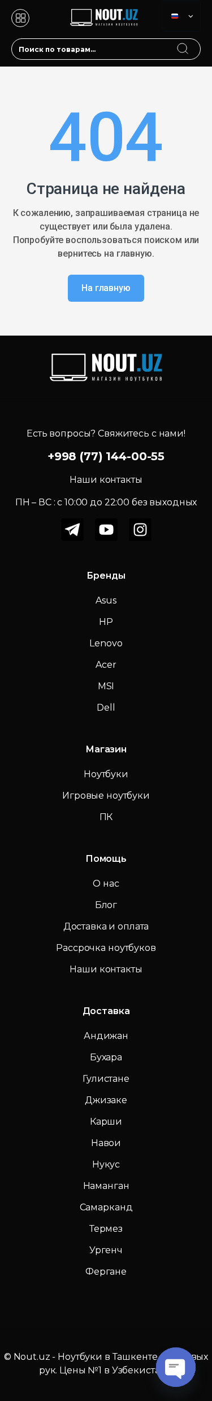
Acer (106, 664)
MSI (106, 686)
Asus (106, 600)
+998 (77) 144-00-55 (106, 456)
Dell (106, 707)
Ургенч (106, 1250)
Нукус (106, 1164)
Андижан (106, 1035)
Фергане (106, 1271)
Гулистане (106, 1078)
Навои (106, 1143)
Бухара (106, 1057)
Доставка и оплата (106, 926)
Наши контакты (106, 969)
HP (106, 621)
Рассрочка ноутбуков (105, 947)
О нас (106, 883)
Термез (106, 1228)
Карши (106, 1121)
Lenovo (105, 643)
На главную (106, 288)
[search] (193, 41)
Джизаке (106, 1100)
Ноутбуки (106, 774)
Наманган (106, 1185)
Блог (106, 905)
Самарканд (106, 1207)
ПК (106, 817)
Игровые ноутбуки (106, 795)
